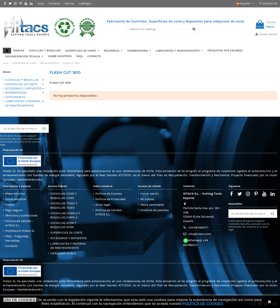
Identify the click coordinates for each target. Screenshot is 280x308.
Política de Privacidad (110, 199)
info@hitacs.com (199, 234)
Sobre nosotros (15, 199)
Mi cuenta (147, 199)
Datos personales (152, 204)
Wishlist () (269, 3)
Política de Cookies (108, 193)
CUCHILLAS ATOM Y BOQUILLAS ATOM (63, 225)
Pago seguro (13, 210)
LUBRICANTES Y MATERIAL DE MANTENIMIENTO (23, 103)
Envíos (9, 204)
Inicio (41, 3)
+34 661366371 (198, 227)
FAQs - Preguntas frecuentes (17, 238)
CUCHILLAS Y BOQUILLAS (22, 80)
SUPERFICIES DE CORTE (21, 84)
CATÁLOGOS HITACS (63, 253)
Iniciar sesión (149, 193)
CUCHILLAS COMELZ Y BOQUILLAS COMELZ (65, 215)
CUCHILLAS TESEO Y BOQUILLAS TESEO (63, 205)
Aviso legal (102, 204)
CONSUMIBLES (15, 97)
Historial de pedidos (154, 210)
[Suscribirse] (44, 128)
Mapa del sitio (15, 193)
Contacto (55, 3)
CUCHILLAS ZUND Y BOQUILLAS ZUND (63, 196)
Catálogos (85, 3)
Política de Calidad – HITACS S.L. (19, 223)
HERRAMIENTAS (16, 92)
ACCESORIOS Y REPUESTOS (23, 88)
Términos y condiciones (21, 215)
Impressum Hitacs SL (20, 230)
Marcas (70, 3)
